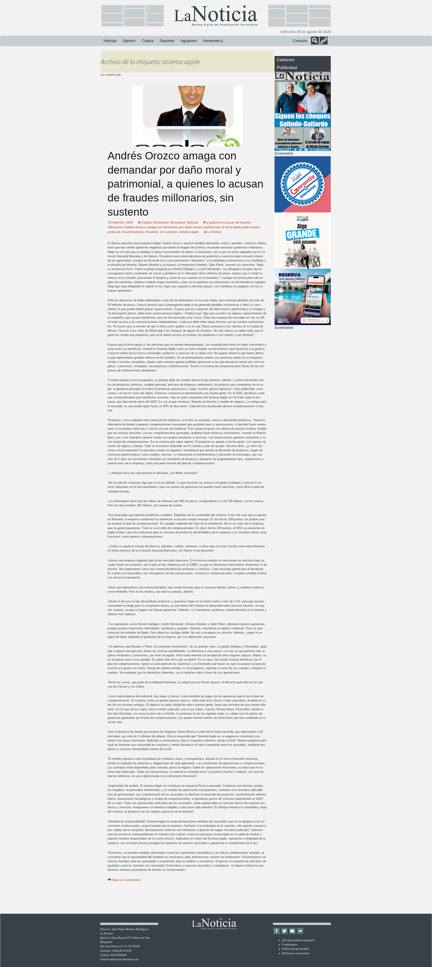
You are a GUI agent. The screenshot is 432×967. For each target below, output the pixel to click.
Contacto (300, 41)
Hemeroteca (213, 41)
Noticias (110, 41)
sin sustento (168, 232)
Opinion (129, 41)
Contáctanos (289, 944)
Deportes (167, 41)
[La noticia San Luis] (216, 15)
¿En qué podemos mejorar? (298, 940)
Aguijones (189, 41)
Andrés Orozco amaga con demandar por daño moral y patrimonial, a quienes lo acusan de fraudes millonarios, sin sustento (185, 184)
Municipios (177, 222)
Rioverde (152, 232)
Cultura (147, 41)
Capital (146, 222)
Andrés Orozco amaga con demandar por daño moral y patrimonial (172, 227)
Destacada (160, 222)
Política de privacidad (295, 948)
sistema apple (189, 232)
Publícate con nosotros (296, 953)
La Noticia (214, 232)
